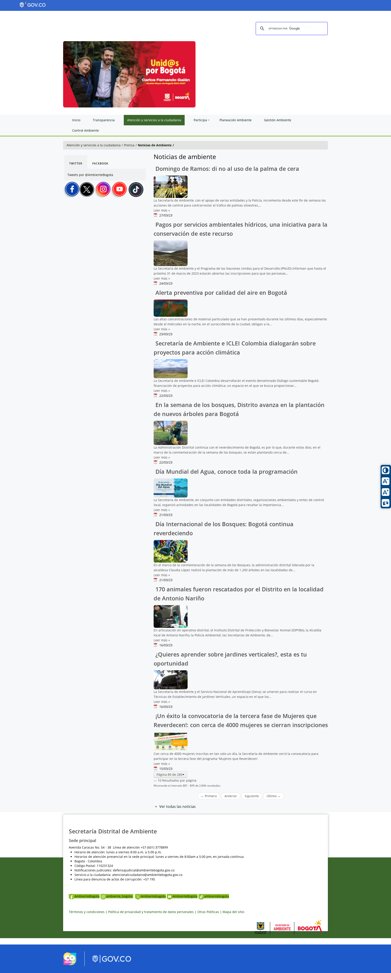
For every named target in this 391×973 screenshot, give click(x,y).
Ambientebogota (153, 896)
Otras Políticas (208, 912)
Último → (274, 796)
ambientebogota (216, 896)
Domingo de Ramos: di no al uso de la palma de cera (226, 168)
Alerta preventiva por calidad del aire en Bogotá (220, 292)
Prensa (129, 145)
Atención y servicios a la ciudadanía (94, 145)
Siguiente (252, 796)
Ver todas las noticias (177, 806)
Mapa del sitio (233, 912)
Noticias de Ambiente (155, 145)
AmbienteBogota (87, 896)
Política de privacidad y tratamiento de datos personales (151, 912)
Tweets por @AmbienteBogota (90, 175)
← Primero (209, 796)
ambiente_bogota (119, 896)
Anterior (230, 796)
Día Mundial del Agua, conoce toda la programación (226, 471)
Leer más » (162, 210)
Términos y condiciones (87, 912)
